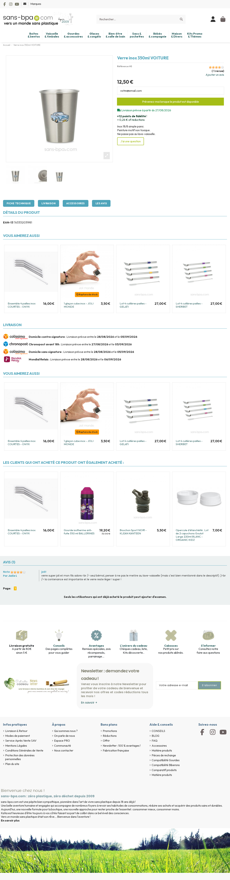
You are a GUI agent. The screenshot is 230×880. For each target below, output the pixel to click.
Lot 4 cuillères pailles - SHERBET (189, 305)
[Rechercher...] (181, 19)
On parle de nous (64, 735)
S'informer (208, 645)
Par (10, 576)
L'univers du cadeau (133, 645)
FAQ (154, 740)
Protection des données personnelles (19, 757)
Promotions (110, 731)
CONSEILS (158, 731)
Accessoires (75, 203)
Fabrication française (116, 750)
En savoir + (89, 703)
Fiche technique (19, 203)
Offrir (106, 740)
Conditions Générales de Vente (24, 750)
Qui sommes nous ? (66, 731)
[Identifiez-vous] (213, 19)
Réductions (110, 735)
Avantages (96, 645)
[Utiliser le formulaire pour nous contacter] (25, 4)
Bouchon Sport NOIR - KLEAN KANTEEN (133, 531)
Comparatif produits (164, 770)
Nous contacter (63, 750)
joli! (43, 572)
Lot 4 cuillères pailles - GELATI (133, 305)
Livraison (49, 203)
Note (6, 572)
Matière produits (162, 750)
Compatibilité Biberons (166, 765)
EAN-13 (8, 222)
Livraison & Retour (16, 731)
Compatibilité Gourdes (166, 760)
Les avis (101, 203)
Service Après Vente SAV (20, 740)
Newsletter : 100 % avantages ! (122, 745)
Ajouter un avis (215, 74)
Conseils (59, 645)
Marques (35, 4)
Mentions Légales (16, 745)
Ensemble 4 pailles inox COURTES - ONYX (22, 305)
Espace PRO (62, 740)
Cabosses (171, 645)
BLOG (155, 735)
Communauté (62, 745)
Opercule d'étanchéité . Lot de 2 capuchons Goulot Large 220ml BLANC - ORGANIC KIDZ (192, 534)
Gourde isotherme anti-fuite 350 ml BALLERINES (79, 531)
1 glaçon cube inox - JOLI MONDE (78, 305)
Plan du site (12, 764)
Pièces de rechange (164, 755)
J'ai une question (130, 141)
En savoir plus (10, 820)
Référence (123, 66)
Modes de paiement (17, 735)
